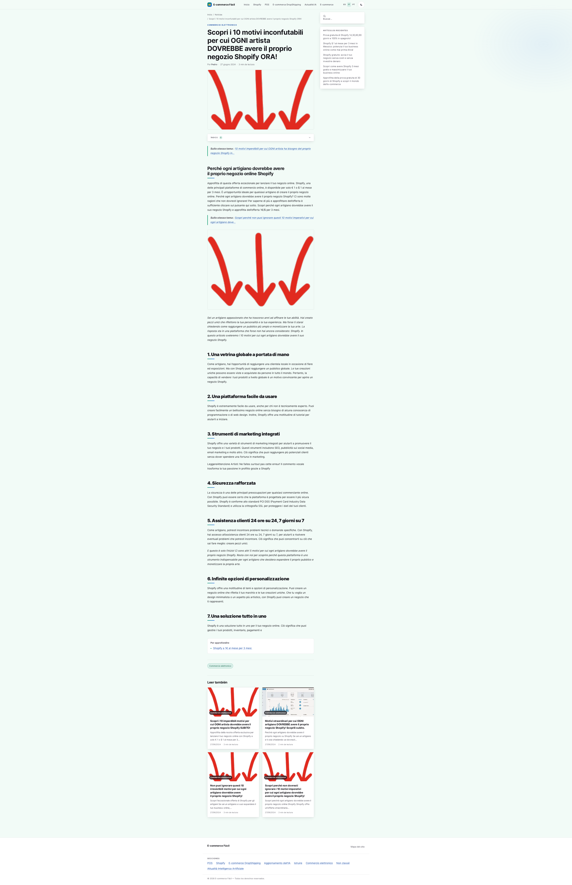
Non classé (343, 863)
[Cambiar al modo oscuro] (361, 4)
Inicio (247, 4)
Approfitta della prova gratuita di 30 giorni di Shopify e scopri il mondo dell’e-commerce (341, 81)
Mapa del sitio (358, 846)
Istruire (298, 863)
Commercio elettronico (222, 25)
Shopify (257, 4)
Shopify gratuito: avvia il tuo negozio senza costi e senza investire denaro (338, 58)
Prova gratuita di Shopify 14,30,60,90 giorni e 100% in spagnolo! (342, 37)
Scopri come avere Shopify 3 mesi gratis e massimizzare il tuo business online (341, 69)
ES (344, 4)
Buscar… (327, 19)
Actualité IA (310, 4)
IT (349, 4)
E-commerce (326, 4)
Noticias (218, 14)
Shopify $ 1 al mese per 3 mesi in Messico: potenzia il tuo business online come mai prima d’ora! (340, 46)
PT (353, 4)
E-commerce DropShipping (287, 4)
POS (267, 4)
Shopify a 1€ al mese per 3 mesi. (232, 648)
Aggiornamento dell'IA (277, 863)
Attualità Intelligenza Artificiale (225, 868)
